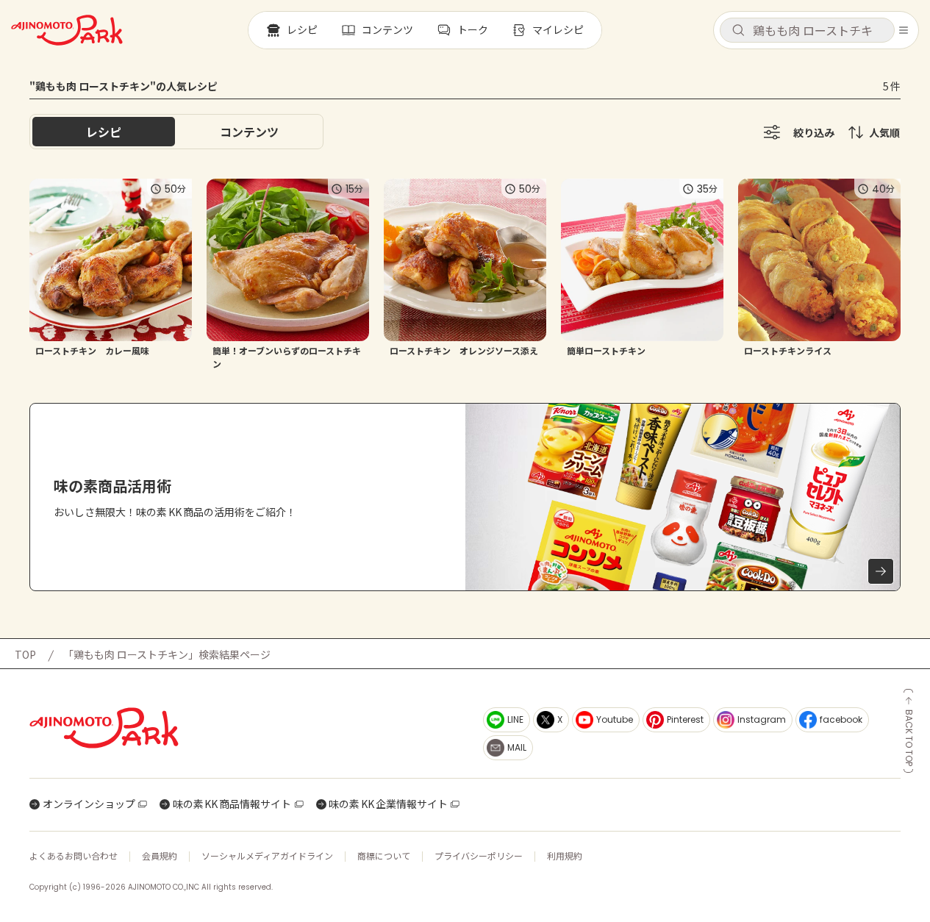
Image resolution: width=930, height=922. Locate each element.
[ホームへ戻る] (67, 30)
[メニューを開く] (903, 30)
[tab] (249, 131)
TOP (25, 654)
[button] (807, 30)
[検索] (738, 31)
